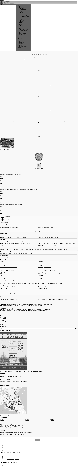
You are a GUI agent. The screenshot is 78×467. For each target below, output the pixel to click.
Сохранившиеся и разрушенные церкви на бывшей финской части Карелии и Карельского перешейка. (16, 253)
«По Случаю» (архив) (26, 16)
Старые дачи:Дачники (10, 304)
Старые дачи (21, 41)
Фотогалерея (20, 38)
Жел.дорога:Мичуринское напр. (12, 303)
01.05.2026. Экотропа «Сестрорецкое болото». (7, 270)
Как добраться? (21, 7)
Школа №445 (23, 25)
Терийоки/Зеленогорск (42, 288)
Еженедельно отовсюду (23, 46)
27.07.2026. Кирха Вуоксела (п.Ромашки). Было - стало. (8, 267)
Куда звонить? (23, 11)
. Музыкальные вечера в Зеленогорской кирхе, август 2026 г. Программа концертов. (52, 299)
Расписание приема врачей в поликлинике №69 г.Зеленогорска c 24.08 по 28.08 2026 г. (13, 381)
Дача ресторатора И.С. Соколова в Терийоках (14, 465)
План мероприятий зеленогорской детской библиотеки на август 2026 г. (12, 376)
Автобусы (22, 8)
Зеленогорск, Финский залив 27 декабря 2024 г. (11, 426)
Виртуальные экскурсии (8, 216)
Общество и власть (22, 35)
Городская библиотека (24, 29)
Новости (20, 23)
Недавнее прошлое (41, 285)
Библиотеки (21, 28)
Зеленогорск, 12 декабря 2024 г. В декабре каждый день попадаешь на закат (15, 427)
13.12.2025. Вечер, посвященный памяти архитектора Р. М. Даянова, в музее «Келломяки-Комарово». (16, 280)
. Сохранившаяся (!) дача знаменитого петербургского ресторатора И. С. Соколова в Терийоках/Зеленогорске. (57, 243)
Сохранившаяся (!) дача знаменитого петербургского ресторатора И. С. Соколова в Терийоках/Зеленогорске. (21, 189)
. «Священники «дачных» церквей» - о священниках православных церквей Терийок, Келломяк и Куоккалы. (19, 245)
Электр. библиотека (26, 15)
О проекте (21, 48)
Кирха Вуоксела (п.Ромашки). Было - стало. (11, 211)
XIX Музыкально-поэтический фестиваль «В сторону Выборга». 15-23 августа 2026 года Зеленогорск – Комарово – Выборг (21, 371)
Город (18, 5)
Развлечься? (23, 19)
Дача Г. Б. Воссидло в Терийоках (12, 462)
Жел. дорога (21, 43)
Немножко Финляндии (4, 222)
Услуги (22, 21)
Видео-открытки (3, 288)
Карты (40, 225)
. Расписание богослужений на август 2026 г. (9, 299)
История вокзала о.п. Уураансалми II (13, 459)
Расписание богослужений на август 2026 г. (17, 455)
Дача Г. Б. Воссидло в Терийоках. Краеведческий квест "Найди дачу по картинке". (16, 181)
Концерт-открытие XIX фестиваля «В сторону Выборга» (15, 445)
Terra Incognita (21, 40)
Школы (20, 24)
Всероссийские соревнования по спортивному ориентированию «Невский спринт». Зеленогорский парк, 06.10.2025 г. (18, 283)
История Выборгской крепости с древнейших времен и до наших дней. (11, 257)
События (20, 22)
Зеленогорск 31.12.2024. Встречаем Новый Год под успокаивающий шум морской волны (17, 424)
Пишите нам (21, 49)
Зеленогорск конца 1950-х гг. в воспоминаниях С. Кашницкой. (48, 286)
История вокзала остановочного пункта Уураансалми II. (12, 174)
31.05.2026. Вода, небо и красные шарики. (44, 267)
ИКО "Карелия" (21, 45)
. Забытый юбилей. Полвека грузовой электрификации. (49, 237)
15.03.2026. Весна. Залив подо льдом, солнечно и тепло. (46, 270)
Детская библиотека (24, 30)
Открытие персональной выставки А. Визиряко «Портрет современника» (18, 449)
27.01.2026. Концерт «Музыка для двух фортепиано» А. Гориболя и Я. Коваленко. (50, 273)
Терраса (22, 20)
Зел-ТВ (20, 36)
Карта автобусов (23, 9)
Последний (10, 415)
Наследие (2, 291)
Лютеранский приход (22, 34)
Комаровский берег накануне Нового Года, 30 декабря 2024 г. (13, 425)
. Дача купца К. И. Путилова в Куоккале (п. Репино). (48, 245)
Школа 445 (8, 305)
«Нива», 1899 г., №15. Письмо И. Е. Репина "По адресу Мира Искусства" (15, 434)
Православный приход (22, 33)
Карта (20, 6)
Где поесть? (23, 12)
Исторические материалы (5, 225)
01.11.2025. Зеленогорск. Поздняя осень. (44, 280)
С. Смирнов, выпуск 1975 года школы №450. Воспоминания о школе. (11, 286)
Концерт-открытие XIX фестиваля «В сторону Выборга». (13, 196)
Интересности (7, 219)
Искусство (21, 32)
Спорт (2, 281)
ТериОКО (40, 261)
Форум (19, 37)
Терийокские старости (26, 14)
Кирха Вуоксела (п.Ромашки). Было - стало (13, 452)
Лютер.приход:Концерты (11, 309)
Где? (20, 10)
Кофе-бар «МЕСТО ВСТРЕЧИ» (5, 149)
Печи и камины (21, 42)
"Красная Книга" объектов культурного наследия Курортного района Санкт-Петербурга (14, 293)
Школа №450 (23, 26)
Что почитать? (23, 13)
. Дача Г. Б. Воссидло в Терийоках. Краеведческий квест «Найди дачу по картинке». (15, 243)
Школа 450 (8, 306)
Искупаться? (23, 17)
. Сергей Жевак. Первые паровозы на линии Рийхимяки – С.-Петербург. (13, 237)
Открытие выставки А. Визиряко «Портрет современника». (13, 204)
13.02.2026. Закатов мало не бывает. (5, 273)
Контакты (19, 47)
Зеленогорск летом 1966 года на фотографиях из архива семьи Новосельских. (50, 283)
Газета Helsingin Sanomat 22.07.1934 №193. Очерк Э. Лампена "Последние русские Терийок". (18, 432)
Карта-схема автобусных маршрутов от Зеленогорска (46, 293)
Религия (4, 319)
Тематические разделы (21, 39)
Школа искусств (23, 27)
